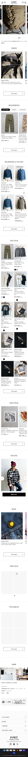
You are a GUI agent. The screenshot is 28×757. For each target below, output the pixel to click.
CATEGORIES (5, 717)
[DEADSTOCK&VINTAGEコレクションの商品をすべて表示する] (14, 229)
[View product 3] (10, 485)
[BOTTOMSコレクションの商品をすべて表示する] (14, 150)
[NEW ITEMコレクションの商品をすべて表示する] (14, 391)
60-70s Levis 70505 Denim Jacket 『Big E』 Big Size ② (7, 215)
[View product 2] (11, 476)
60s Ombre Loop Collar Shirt (19, 263)
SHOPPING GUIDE (7, 730)
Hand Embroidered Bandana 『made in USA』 (20, 381)
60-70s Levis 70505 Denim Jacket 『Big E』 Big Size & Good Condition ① (7, 187)
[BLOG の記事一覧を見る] (14, 554)
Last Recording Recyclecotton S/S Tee (19, 293)
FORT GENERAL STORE (11, 755)
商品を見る (14, 494)
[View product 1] (12, 462)
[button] (2, 2)
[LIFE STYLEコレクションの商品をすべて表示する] (14, 444)
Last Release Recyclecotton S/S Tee (6, 323)
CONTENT (5, 726)
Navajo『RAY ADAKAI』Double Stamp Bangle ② (6, 381)
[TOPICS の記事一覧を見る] (14, 93)
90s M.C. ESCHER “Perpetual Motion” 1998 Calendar (9, 431)
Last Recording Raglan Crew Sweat (20, 322)
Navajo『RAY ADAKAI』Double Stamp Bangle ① (19, 352)
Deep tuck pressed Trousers (6, 291)
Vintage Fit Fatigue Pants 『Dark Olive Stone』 (8, 137)
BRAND (4, 721)
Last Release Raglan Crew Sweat (7, 352)
